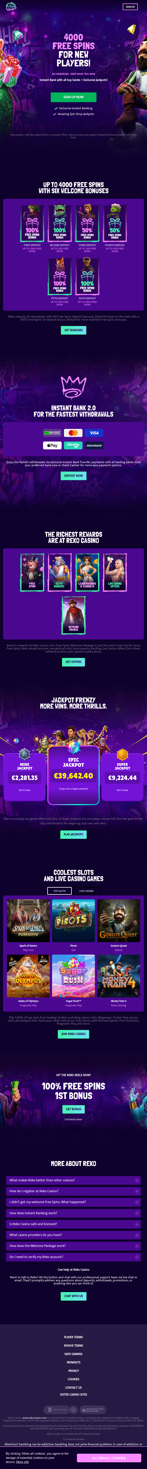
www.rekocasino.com (35, 1418)
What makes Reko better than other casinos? (42, 1180)
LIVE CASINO (86, 891)
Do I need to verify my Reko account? (36, 1257)
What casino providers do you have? (36, 1235)
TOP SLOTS (59, 891)
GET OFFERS (73, 662)
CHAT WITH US (73, 1296)
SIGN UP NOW (74, 97)
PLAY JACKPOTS (73, 834)
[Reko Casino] (11, 6)
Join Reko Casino (73, 1034)
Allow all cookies (109, 1458)
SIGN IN (130, 7)
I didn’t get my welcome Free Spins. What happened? (48, 1202)
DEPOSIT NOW (73, 475)
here (73, 137)
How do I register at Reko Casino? (34, 1191)
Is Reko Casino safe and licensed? (33, 1224)
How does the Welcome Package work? (38, 1246)
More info (22, 1462)
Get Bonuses (74, 330)
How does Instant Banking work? (33, 1213)
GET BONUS (73, 1109)
